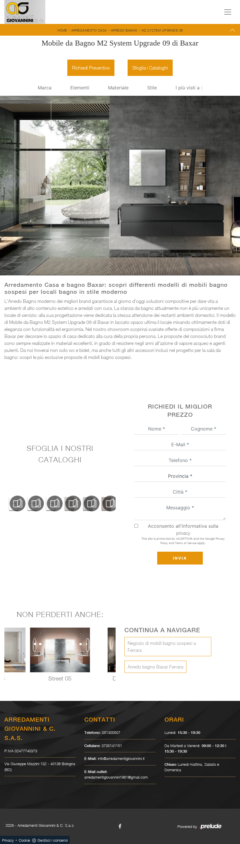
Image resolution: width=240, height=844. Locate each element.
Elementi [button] (79, 88)
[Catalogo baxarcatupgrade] (87, 503)
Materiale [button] (118, 88)
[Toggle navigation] (228, 12)
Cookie (24, 840)
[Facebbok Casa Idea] (120, 826)
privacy (183, 533)
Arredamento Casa (89, 30)
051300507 (111, 732)
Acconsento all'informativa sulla (183, 529)
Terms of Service (185, 543)
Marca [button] (45, 88)
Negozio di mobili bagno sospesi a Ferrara (162, 646)
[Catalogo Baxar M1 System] (32, 503)
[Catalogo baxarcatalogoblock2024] (106, 503)
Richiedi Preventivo (91, 67)
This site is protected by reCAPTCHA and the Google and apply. (183, 541)
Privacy (8, 840)
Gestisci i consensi (52, 840)
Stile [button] (152, 88)
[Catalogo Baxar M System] (13, 503)
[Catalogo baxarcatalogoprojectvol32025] (69, 503)
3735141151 (112, 745)
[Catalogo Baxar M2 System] (51, 503)
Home (62, 30)
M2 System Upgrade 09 (162, 30)
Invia (180, 558)
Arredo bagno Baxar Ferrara (155, 666)
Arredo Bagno (124, 30)
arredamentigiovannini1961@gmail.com (116, 777)
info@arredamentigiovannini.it (121, 758)
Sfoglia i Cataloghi (150, 67)
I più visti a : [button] (189, 88)
